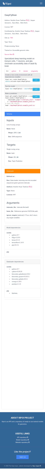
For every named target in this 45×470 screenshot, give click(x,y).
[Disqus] (22, 327)
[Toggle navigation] (41, 3)
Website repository (21, 442)
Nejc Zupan (36, 466)
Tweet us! (22, 457)
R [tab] (19, 71)
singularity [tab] (34, 71)
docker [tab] (25, 71)
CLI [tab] (7, 71)
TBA (11, 38)
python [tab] (14, 71)
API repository (22, 437)
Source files (9, 54)
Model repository (22, 440)
